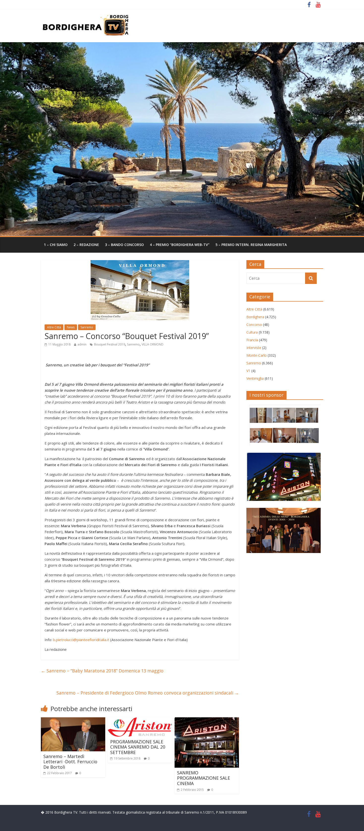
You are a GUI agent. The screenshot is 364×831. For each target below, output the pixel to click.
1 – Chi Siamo (56, 244)
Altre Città (54, 327)
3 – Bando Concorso (124, 244)
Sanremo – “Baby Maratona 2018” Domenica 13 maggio (102, 671)
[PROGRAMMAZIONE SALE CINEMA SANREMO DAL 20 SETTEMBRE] (140, 720)
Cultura (252, 332)
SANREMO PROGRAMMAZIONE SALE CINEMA (203, 778)
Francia (252, 340)
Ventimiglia (255, 378)
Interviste (253, 347)
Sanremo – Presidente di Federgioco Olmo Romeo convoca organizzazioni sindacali (147, 693)
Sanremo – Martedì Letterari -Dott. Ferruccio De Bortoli (70, 761)
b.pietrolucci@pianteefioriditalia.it (81, 639)
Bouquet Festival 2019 (109, 344)
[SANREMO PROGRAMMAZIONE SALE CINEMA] (207, 720)
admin (82, 344)
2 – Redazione (86, 244)
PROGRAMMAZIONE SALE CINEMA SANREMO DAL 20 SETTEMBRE (137, 747)
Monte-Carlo (256, 355)
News (71, 327)
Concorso (254, 324)
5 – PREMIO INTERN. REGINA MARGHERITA (251, 244)
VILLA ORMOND (152, 344)
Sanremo (86, 327)
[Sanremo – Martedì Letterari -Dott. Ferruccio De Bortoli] (73, 720)
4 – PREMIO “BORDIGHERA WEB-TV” (179, 244)
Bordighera (255, 316)
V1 (248, 370)
